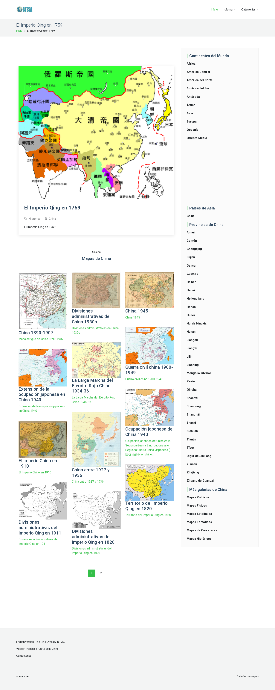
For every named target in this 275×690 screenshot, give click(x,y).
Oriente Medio (197, 138)
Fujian (191, 257)
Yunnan (192, 464)
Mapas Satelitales (199, 514)
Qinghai (192, 389)
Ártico (191, 105)
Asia (190, 113)
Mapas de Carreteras (202, 530)
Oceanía (192, 130)
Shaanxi (192, 398)
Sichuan (192, 431)
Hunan (191, 331)
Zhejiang (193, 472)
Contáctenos (23, 655)
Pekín (191, 381)
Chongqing (194, 249)
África (191, 63)
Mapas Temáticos (199, 522)
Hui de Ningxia (197, 323)
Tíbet (190, 447)
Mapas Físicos (197, 505)
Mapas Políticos (198, 497)
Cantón (192, 240)
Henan (191, 307)
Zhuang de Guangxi (200, 480)
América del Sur (198, 88)
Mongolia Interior (199, 373)
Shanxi (191, 423)
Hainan (191, 282)
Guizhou (192, 274)
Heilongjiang (195, 298)
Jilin (189, 356)
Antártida (193, 97)
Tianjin (191, 439)
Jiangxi (192, 348)
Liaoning (193, 365)
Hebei (191, 290)
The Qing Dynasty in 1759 (50, 641)
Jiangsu (192, 340)
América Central (198, 72)
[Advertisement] (96, 48)
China (191, 216)
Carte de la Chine (49, 648)
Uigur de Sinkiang (199, 456)
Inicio (214, 9)
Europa (192, 121)
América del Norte (200, 80)
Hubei (191, 315)
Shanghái (193, 414)
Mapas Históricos (199, 538)
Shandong (194, 406)
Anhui (191, 232)
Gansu (191, 265)
